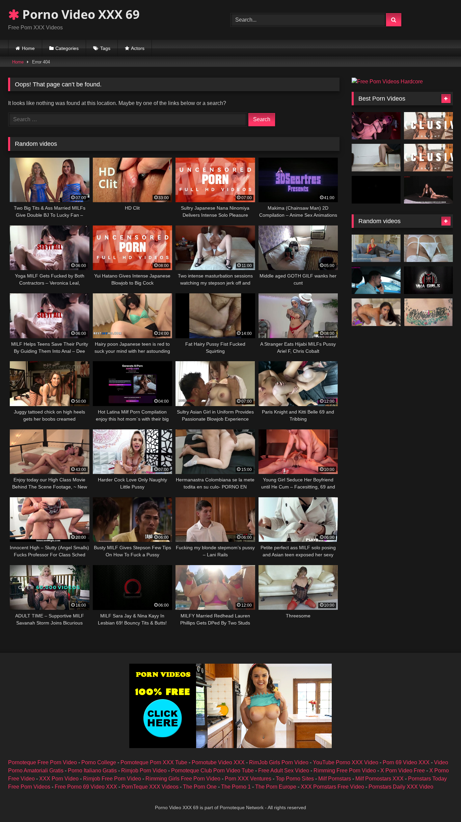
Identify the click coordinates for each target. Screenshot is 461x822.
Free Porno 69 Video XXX (86, 787)
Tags (105, 48)
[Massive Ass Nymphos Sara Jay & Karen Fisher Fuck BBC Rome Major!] (428, 280)
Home (28, 48)
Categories (67, 48)
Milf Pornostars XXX (379, 778)
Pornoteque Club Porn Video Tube (212, 770)
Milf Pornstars (334, 778)
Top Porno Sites (295, 778)
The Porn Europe (275, 787)
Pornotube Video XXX (218, 762)
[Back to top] (440, 801)
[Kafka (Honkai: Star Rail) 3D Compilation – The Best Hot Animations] (376, 126)
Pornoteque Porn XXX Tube (153, 762)
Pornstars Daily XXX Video (401, 787)
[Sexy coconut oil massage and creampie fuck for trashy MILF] (428, 312)
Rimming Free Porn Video (345, 770)
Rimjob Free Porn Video (112, 778)
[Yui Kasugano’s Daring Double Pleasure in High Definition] (428, 157)
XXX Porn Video (59, 778)
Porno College (98, 762)
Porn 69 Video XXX (406, 762)
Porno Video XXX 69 (79, 14)
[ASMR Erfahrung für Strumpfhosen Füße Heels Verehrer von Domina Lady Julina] (376, 248)
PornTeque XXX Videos (150, 787)
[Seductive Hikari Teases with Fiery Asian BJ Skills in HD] (428, 126)
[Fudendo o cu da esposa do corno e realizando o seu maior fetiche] (376, 312)
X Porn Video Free (402, 770)
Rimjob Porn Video (144, 770)
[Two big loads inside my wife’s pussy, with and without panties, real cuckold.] (428, 248)
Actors (137, 48)
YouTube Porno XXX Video (345, 762)
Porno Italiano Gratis (92, 770)
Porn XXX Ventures (248, 778)
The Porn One (200, 787)
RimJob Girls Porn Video (278, 762)
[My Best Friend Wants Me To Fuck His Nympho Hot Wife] (376, 280)
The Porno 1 (236, 787)
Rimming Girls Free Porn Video (182, 778)
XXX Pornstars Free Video (332, 787)
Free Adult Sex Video (283, 770)
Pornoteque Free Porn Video (42, 762)
